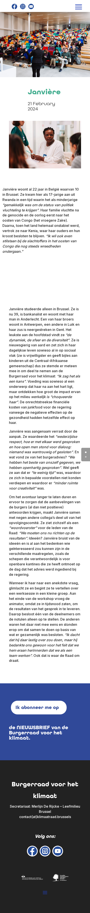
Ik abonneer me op (37, 707)
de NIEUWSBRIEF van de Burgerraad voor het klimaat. (38, 732)
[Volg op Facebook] (14, 6)
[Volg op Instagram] (22, 6)
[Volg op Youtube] (31, 6)
